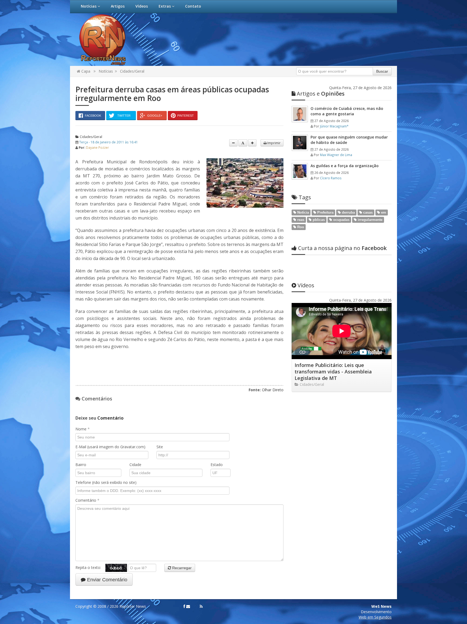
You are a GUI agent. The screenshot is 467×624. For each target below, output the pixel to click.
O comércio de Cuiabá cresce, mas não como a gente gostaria (347, 111)
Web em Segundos (375, 617)
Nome (82, 428)
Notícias (89, 6)
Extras (165, 6)
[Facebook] (184, 606)
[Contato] (188, 606)
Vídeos (141, 6)
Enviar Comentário (106, 579)
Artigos (118, 6)
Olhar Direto (272, 389)
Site (159, 446)
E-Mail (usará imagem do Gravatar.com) (110, 446)
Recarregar (181, 568)
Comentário (87, 500)
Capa (85, 71)
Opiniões (321, 93)
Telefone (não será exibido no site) (105, 482)
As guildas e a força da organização (345, 165)
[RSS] (201, 606)
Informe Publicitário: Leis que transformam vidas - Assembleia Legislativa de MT (333, 371)
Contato (193, 6)
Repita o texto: (90, 567)
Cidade (135, 464)
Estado (217, 464)
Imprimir (273, 143)
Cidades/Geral (132, 71)
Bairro (80, 464)
